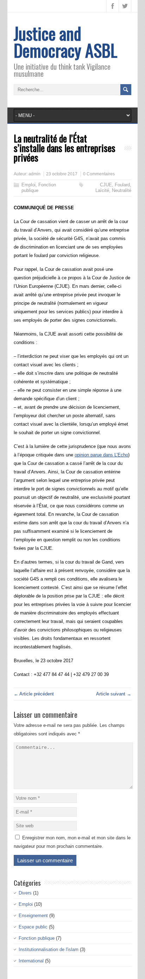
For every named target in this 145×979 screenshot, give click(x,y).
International (31, 960)
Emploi (28, 184)
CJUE (106, 184)
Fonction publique (37, 938)
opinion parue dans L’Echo (101, 455)
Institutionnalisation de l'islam (48, 949)
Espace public (33, 927)
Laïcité (102, 190)
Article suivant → (113, 694)
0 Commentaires (99, 173)
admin (34, 173)
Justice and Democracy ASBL (65, 42)
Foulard (122, 184)
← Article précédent (34, 694)
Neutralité (121, 190)
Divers (25, 893)
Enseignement (33, 915)
